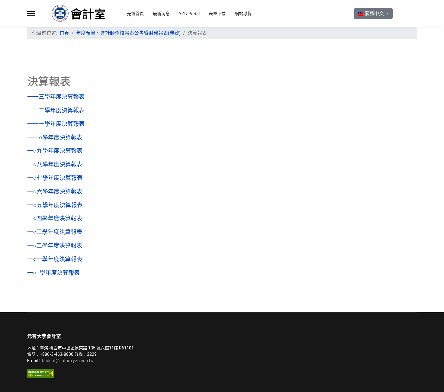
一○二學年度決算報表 (54, 246)
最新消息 (161, 13)
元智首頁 (135, 13)
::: (46, 31)
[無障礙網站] (122, 373)
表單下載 (217, 13)
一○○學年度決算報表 (53, 273)
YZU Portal (189, 13)
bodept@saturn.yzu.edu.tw (68, 360)
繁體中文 (374, 13)
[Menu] (31, 13)
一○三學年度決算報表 (54, 232)
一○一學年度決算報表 (54, 259)
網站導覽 (243, 13)
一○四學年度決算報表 (54, 218)
